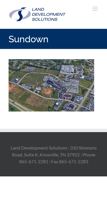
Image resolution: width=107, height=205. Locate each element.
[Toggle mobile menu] (95, 9)
